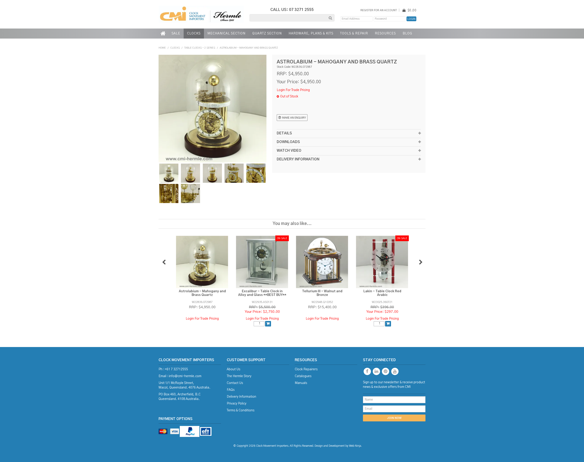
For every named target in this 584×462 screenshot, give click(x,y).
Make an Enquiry (294, 118)
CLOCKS (194, 33)
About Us (233, 369)
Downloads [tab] (288, 142)
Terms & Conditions (240, 410)
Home (163, 34)
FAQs (231, 390)
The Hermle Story (239, 376)
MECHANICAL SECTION (226, 33)
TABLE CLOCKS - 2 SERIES (199, 48)
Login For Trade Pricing (293, 90)
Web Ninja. (355, 446)
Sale (176, 33)
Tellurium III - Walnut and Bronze (322, 293)
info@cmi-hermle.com (185, 376)
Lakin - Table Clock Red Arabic (382, 293)
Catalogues (303, 376)
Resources (385, 33)
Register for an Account (378, 10)
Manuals (301, 383)
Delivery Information (241, 396)
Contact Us (235, 383)
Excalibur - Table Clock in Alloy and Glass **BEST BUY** (262, 293)
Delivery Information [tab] (298, 159)
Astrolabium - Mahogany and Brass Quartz (202, 293)
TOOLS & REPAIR (354, 33)
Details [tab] (284, 133)
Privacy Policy (236, 403)
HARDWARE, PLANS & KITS (311, 33)
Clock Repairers (306, 369)
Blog (407, 33)
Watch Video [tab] (289, 150)
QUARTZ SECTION (267, 33)
